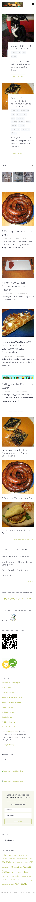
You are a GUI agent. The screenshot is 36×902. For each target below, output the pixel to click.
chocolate (15, 859)
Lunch (18, 114)
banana (10, 855)
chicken (9, 858)
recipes (12, 880)
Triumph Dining (8, 745)
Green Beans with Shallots (16, 556)
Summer (21, 126)
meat (7, 876)
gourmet (11, 872)
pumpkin (28, 876)
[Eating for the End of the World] (18, 378)
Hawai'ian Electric (8, 707)
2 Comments (20, 356)
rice (16, 880)
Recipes (21, 122)
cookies (30, 859)
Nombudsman (7, 717)
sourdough (4, 884)
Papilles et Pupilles (8, 722)
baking (5, 855)
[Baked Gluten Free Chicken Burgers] (18, 514)
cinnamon (20, 859)
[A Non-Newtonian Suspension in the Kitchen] (18, 268)
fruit (15, 867)
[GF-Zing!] (12, 6)
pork (20, 876)
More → (30, 581)
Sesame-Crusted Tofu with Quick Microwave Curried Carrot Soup (16, 453)
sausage (27, 880)
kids (27, 872)
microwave (12, 876)
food (10, 867)
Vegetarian (25, 129)
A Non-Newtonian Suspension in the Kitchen (13, 286)
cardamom (24, 855)
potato (23, 876)
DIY (31, 862)
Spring (14, 126)
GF (18, 867)
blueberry (14, 855)
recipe (5, 879)
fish (7, 867)
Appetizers (15, 111)
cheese (4, 859)
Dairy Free (25, 111)
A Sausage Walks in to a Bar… (18, 498)
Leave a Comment (21, 239)
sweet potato (10, 884)
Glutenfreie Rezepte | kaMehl (12, 703)
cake (19, 855)
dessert (27, 862)
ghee (21, 867)
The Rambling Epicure (10, 732)
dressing (4, 867)
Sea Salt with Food (8, 727)
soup (30, 880)
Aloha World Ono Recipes (11, 683)
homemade (21, 872)
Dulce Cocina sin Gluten (10, 693)
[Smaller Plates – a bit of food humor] (18, 35)
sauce (23, 880)
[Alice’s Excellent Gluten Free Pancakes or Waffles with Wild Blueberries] (18, 323)
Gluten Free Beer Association (12, 698)
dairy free (20, 862)
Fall (13, 114)
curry (12, 862)
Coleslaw (7, 575)
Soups (28, 122)
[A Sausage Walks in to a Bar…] (18, 209)
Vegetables (15, 129)
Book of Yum (6, 688)
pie (17, 876)
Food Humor (16, 53)
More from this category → (23, 539)
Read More (18, 77)
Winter (14, 133)
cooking (6, 862)
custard (16, 862)
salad (19, 880)
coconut (25, 859)
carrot (28, 855)
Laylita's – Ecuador (8, 712)
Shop (18, 177)
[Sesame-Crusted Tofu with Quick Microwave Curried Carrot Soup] (18, 432)
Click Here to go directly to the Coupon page (17, 598)
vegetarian (20, 884)
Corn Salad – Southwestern (17, 570)
